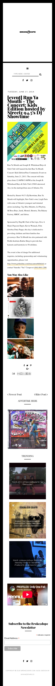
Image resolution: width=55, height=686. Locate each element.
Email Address (11, 638)
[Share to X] (24, 373)
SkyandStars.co (27, 674)
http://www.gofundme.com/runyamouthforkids (25, 263)
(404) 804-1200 (40, 267)
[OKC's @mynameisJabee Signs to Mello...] (20, 337)
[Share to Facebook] (26, 373)
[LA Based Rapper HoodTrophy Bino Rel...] (20, 358)
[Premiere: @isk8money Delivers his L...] (20, 317)
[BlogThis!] (21, 373)
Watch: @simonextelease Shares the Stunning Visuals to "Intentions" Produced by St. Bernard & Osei (27, 562)
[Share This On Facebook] (24, 365)
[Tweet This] (27, 365)
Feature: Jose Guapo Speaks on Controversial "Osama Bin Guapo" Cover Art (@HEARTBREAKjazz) (27, 523)
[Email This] (18, 373)
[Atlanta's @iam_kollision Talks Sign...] (20, 296)
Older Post (40, 394)
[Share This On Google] (27, 368)
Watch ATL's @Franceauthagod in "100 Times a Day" (27, 483)
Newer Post (15, 394)
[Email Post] (13, 373)
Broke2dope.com (28, 671)
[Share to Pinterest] (29, 373)
